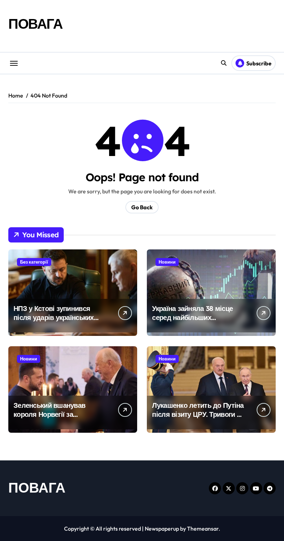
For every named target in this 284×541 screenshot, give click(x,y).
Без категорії (34, 262)
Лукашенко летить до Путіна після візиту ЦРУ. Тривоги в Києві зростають (197, 414)
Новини (167, 262)
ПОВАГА (35, 23)
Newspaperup (162, 528)
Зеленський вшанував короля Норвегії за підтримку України (49, 414)
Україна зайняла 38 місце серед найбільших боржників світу (192, 317)
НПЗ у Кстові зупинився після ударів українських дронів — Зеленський (54, 317)
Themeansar (203, 528)
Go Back (142, 207)
